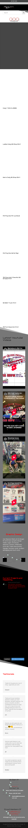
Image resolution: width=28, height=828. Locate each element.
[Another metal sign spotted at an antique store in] (14, 622)
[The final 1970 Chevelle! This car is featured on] (14, 631)
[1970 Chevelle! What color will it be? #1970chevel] (14, 654)
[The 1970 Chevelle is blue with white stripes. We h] (14, 646)
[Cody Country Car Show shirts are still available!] (14, 602)
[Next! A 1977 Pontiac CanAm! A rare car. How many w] (14, 594)
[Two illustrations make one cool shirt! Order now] (14, 611)
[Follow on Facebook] (10, 19)
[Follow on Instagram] (14, 19)
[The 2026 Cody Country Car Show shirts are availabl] (14, 639)
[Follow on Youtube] (17, 19)
